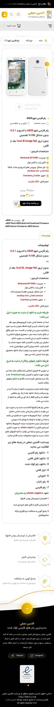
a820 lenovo (33, 226)
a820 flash (11, 223)
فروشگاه (29, 40)
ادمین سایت (11, 699)
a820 (8, 220)
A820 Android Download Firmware (32, 223)
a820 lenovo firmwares (16, 226)
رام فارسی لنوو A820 (10, 40)
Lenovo (37, 123)
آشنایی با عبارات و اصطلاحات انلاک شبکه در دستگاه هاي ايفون (19, 4)
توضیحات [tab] (45, 235)
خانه (41, 40)
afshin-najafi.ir (27, 427)
